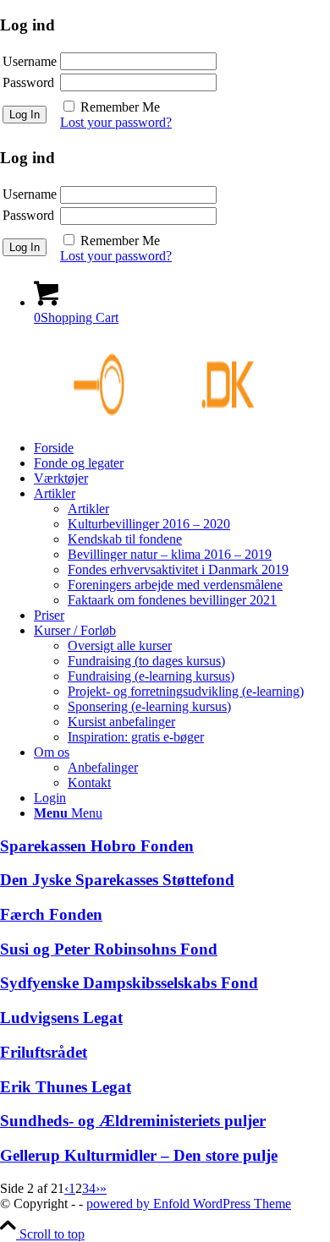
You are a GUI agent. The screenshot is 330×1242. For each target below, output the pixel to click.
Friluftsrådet (43, 1052)
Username (30, 61)
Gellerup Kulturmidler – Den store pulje (139, 1155)
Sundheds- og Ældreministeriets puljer (133, 1121)
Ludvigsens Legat (61, 1017)
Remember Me (120, 107)
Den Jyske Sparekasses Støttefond (117, 880)
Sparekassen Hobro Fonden (97, 846)
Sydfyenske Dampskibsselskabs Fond (129, 983)
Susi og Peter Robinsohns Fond (108, 949)
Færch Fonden (51, 914)
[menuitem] (182, 448)
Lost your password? (116, 122)
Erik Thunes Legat (65, 1087)
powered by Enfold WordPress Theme (188, 1203)
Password (28, 82)
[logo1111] (127, 419)
